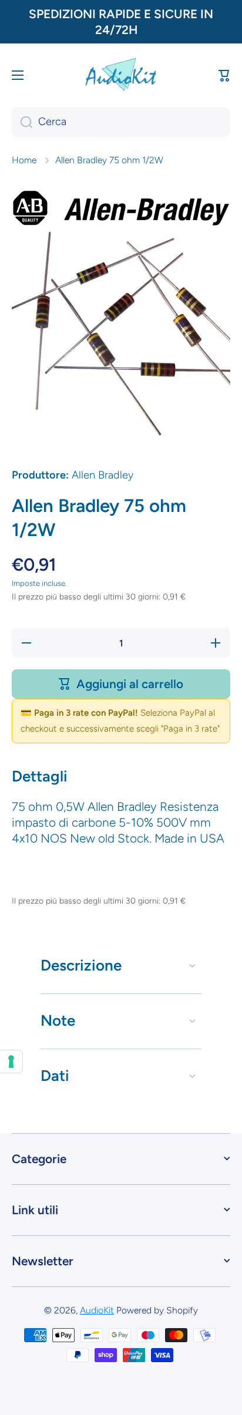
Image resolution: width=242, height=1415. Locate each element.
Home (24, 160)
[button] (224, 75)
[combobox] (121, 122)
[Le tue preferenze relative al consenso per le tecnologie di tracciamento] (11, 1061)
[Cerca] (22, 122)
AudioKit (97, 1310)
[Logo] (121, 75)
